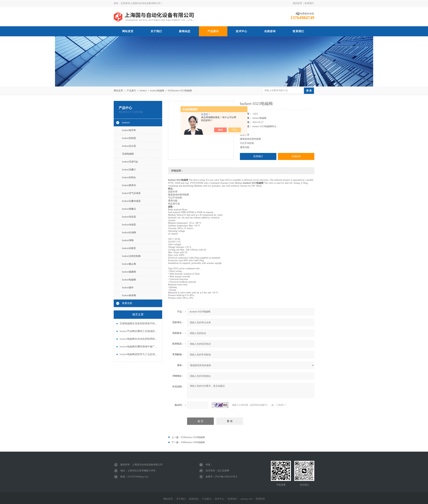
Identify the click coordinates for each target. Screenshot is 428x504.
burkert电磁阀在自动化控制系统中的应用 (139, 339)
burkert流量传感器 (131, 201)
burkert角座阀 (129, 295)
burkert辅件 (128, 287)
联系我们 (309, 3)
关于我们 (156, 31)
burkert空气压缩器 (131, 193)
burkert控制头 (129, 177)
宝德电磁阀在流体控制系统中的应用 (139, 323)
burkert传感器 (129, 224)
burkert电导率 (129, 130)
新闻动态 (184, 31)
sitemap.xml (246, 499)
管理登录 (260, 499)
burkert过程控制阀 (131, 256)
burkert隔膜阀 (129, 272)
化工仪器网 (223, 470)
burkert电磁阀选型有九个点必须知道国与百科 (139, 354)
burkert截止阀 (129, 264)
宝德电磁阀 (128, 154)
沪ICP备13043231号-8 (226, 476)
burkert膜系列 (129, 185)
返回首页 (297, 3)
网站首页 (128, 31)
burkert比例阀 (129, 232)
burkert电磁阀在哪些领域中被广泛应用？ (139, 346)
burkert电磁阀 (157, 90)
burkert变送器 (129, 217)
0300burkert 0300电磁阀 (193, 442)
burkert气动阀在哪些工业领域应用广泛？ (139, 331)
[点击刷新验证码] (220, 405)
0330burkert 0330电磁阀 (193, 437)
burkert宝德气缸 (130, 161)
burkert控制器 (129, 138)
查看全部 (127, 303)
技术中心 (241, 31)
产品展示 (213, 31)
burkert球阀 (128, 240)
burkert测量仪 (129, 209)
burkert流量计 (129, 169)
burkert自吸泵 (129, 248)
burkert (143, 90)
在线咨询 (270, 31)
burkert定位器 (129, 146)
